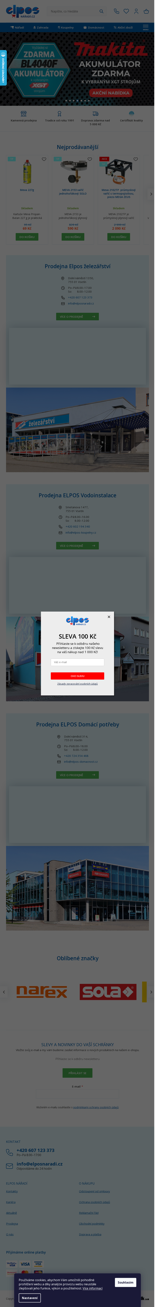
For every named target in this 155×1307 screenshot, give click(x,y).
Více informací (92, 1288)
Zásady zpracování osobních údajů (77, 683)
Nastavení (30, 1298)
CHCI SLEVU (77, 676)
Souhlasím (125, 1282)
